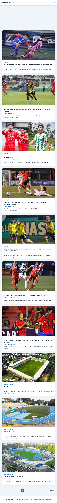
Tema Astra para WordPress (44, 499)
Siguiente (51, 490)
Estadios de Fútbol (8, 3)
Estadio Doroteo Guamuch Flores (14, 476)
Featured (6, 384)
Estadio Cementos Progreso (12, 432)
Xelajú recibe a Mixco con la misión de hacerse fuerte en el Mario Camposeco (28, 64)
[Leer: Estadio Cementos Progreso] (28, 412)
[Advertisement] (28, 16)
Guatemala (6, 62)
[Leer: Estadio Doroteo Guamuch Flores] (28, 457)
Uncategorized (7, 293)
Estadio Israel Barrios (10, 387)
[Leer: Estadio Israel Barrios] (28, 367)
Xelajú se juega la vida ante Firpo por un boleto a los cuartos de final (25, 295)
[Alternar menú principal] (54, 2)
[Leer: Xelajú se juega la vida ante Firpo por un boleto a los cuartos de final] (28, 276)
